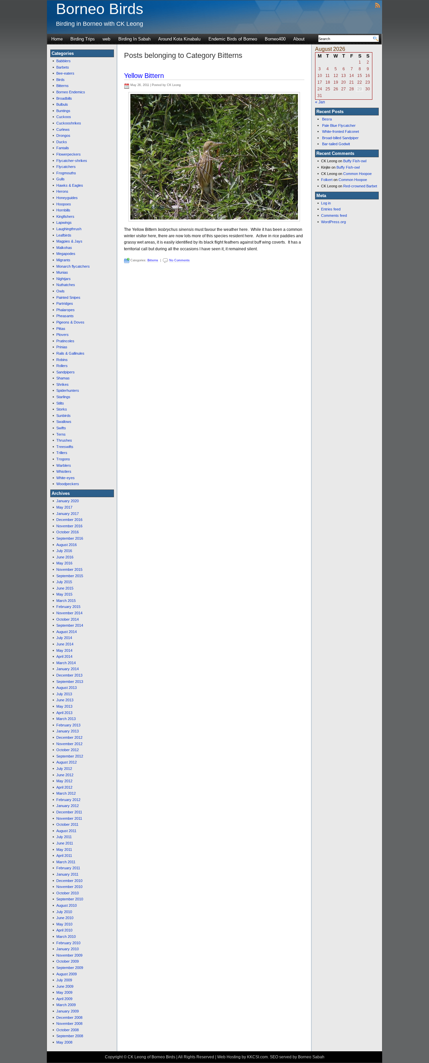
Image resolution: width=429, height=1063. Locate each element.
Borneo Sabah (311, 1057)
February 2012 (68, 800)
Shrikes (62, 384)
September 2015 (69, 576)
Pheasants (65, 316)
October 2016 (67, 532)
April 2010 (64, 930)
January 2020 (67, 501)
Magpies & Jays (69, 241)
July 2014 (64, 638)
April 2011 (64, 856)
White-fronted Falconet (340, 131)
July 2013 (64, 694)
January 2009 (67, 1011)
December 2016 (69, 520)
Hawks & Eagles (69, 185)
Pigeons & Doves (70, 322)
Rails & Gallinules (70, 353)
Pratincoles (65, 341)
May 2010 (64, 924)
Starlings (63, 397)
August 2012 (66, 762)
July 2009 (64, 980)
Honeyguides (67, 198)
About (299, 38)
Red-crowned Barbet (360, 186)
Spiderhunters (67, 390)
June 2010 (64, 918)
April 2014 (64, 656)
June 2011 (64, 843)
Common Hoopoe (357, 174)
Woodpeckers (67, 484)
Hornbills (63, 210)
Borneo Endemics (70, 92)
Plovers (62, 335)
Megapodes (65, 254)
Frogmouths (66, 173)
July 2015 (64, 582)
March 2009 (66, 1005)
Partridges (64, 303)
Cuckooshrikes (68, 123)
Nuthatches (65, 285)
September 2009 (69, 968)
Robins (62, 360)
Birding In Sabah (134, 38)
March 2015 (66, 601)
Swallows (63, 422)
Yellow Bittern (144, 75)
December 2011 (69, 812)
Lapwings (64, 222)
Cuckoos (63, 117)
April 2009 (64, 999)
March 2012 (66, 793)
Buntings (63, 111)
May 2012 (64, 781)
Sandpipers (65, 372)
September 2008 (69, 1036)
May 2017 (64, 507)
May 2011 (64, 850)
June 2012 (64, 775)
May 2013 (64, 706)
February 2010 (68, 943)
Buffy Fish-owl (354, 161)
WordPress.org (333, 222)
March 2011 (65, 862)
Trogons (63, 459)
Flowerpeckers (68, 154)
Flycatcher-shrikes (71, 161)
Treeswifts (64, 447)
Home (57, 38)
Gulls (60, 179)
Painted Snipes (68, 297)
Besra (327, 119)
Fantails (62, 148)
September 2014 (69, 625)
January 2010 (67, 949)
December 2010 (69, 881)
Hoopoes (63, 204)
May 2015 (64, 594)
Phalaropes (65, 310)
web (106, 38)
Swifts (61, 428)
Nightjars (63, 279)
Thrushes (64, 440)
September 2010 (69, 899)
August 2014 (66, 632)
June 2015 (64, 588)
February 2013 (68, 725)
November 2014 (69, 613)
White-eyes (65, 478)
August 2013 (66, 688)
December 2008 (69, 1017)
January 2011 (67, 874)
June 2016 (64, 557)
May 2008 (64, 1042)
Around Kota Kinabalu (179, 38)
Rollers (62, 366)
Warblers (63, 465)
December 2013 (69, 675)
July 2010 (64, 912)
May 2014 (64, 650)
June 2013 (64, 700)
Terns (61, 434)
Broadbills (64, 98)
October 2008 (67, 1030)
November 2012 (69, 744)
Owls (60, 291)
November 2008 (69, 1024)
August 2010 (66, 905)
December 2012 (69, 737)
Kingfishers (65, 216)
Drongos (63, 136)
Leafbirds (63, 235)
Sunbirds (63, 416)
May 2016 (64, 563)
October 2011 (67, 824)
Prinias (61, 347)
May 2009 (64, 992)
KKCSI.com (257, 1057)
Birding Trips (82, 38)
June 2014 (64, 644)
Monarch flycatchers (73, 266)
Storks (61, 409)
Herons (62, 191)
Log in (326, 203)
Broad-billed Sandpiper (340, 138)
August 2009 (66, 974)
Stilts (60, 403)
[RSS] (377, 5)
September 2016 (69, 538)
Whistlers (63, 471)
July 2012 (64, 769)
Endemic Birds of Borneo (232, 38)
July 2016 (64, 551)
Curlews (63, 129)
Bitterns (62, 86)
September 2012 (69, 756)
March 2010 (66, 937)
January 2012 (67, 806)
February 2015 (68, 607)
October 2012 (67, 750)
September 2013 (69, 682)
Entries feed (331, 209)
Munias (62, 272)
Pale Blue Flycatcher (339, 125)
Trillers (61, 453)
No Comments (179, 260)
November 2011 (69, 818)
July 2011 (64, 837)
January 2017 (67, 514)
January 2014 (67, 669)
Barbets (62, 67)
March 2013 (66, 719)
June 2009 (64, 986)
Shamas (63, 378)
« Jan (320, 102)
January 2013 (67, 731)
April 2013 (64, 713)
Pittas (60, 329)
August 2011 (66, 831)
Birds (60, 80)
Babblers (63, 61)
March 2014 (66, 663)
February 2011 (68, 868)
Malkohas (64, 248)
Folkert (326, 180)
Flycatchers (66, 167)
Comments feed (334, 215)
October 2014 (67, 619)
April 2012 (64, 787)
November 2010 (69, 887)
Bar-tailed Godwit (336, 144)
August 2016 (66, 545)
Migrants (63, 260)
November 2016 (69, 526)
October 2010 (67, 893)
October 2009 (67, 961)
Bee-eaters (65, 73)
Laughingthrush (68, 229)
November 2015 (69, 569)
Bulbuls (62, 104)
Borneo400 (275, 38)
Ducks (61, 142)
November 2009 (69, 955)
